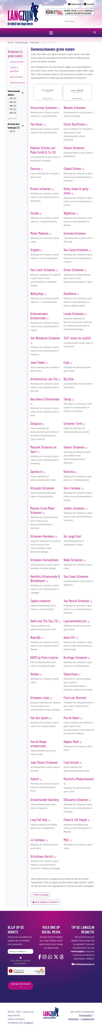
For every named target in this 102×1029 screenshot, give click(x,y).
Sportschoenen (16, 76)
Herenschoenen (17, 61)
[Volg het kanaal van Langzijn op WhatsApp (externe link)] (50, 957)
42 (13, 102)
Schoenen (34, 42)
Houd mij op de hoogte (20, 984)
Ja (12, 131)
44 (13, 105)
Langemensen (87, 1019)
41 (13, 109)
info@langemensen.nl (84, 964)
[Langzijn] (51, 1012)
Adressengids (21, 42)
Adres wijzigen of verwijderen (46, 902)
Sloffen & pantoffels (14, 69)
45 (13, 112)
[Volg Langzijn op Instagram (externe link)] (44, 957)
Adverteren (76, 4)
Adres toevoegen (41, 895)
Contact (90, 4)
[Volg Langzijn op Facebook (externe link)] (39, 957)
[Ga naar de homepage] (23, 14)
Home (10, 42)
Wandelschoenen (17, 82)
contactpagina (77, 951)
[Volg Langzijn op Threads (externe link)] (62, 957)
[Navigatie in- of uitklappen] (51, 32)
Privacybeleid (85, 1015)
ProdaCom (28, 1022)
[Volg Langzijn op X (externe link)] (56, 957)
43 (13, 98)
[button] (16, 93)
